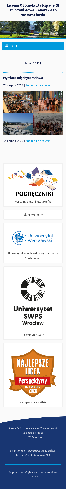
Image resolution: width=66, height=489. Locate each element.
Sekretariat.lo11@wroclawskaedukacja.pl (33, 450)
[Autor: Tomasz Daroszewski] (18, 102)
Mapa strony (16, 472)
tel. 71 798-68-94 (33, 214)
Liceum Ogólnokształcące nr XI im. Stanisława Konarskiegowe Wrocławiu (33, 10)
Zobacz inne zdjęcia (38, 85)
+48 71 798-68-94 (29, 455)
